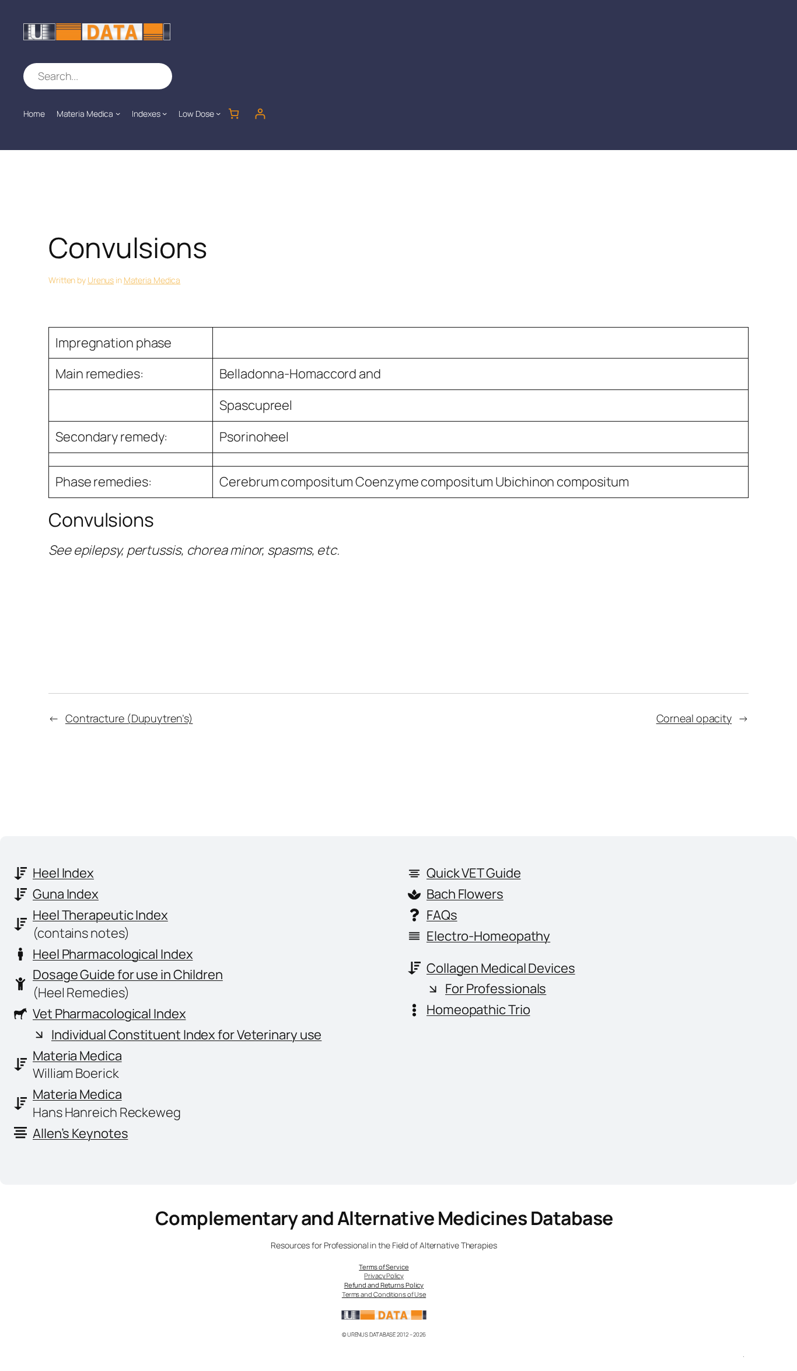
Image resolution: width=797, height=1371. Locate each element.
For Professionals (495, 988)
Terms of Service (383, 1266)
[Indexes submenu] (164, 113)
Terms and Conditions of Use (384, 1294)
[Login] (260, 113)
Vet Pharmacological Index (109, 1013)
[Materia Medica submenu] (118, 113)
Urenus (101, 280)
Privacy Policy (384, 1275)
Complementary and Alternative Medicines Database (384, 1218)
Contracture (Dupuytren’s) (129, 718)
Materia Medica (152, 280)
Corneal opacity (694, 718)
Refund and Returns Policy (384, 1284)
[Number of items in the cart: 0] (234, 113)
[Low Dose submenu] (218, 113)
